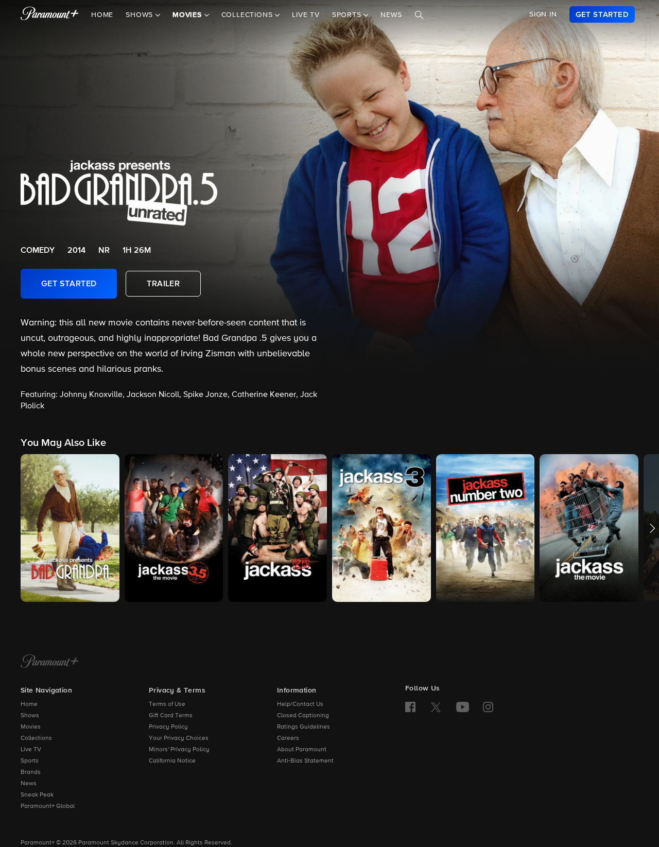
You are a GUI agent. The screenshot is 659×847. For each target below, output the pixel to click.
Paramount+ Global (48, 806)
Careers (288, 738)
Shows (30, 716)
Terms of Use (167, 704)
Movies (31, 727)
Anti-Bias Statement (305, 761)
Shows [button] (140, 15)
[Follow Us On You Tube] (462, 707)
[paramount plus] (50, 14)
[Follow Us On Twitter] (435, 706)
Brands (31, 772)
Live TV (306, 15)
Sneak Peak (37, 795)
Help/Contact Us (300, 704)
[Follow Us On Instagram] (488, 707)
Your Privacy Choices (179, 738)
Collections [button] (248, 15)
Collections (36, 738)
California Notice (172, 761)
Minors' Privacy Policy (179, 750)
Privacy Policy (168, 727)
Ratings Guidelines (303, 727)
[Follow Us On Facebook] (410, 707)
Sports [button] (348, 15)
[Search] (419, 15)
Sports (30, 761)
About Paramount (301, 750)
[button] (70, 528)
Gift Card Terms (171, 716)
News (391, 15)
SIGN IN (543, 14)
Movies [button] (188, 15)
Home (102, 15)
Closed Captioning (303, 716)
